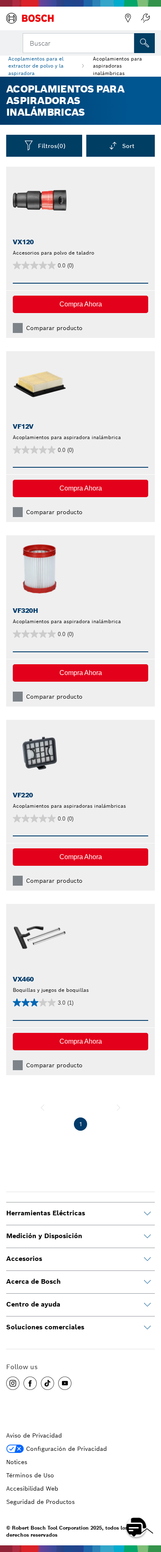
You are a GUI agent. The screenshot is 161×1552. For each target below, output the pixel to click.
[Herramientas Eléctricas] (147, 1213)
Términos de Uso (30, 1475)
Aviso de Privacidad (34, 1435)
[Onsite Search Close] (127, 42)
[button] (80, 304)
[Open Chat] (136, 1527)
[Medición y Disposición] (147, 1236)
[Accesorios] (147, 1259)
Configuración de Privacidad (66, 1448)
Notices (16, 1462)
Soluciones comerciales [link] (45, 1327)
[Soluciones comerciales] (147, 1327)
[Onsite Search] (144, 43)
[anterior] (42, 1107)
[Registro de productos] (145, 18)
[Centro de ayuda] (147, 1304)
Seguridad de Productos (40, 1502)
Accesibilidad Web (32, 1488)
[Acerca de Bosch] (147, 1282)
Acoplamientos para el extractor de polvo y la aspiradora (36, 66)
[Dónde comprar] (128, 18)
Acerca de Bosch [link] (33, 1281)
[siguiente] (118, 1107)
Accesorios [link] (24, 1258)
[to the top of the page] (148, 1503)
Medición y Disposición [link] (44, 1235)
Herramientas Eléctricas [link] (45, 1213)
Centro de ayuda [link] (33, 1304)
